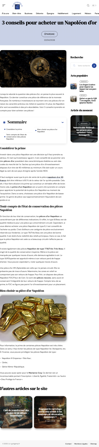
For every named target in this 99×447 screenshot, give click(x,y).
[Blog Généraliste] (17, 5)
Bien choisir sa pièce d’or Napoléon (47, 130)
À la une (16, 406)
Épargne (49, 34)
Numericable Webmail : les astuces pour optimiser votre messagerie (84, 131)
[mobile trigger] (4, 5)
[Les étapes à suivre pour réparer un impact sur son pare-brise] (74, 86)
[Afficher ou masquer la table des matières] (45, 122)
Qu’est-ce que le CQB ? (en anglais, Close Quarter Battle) (88, 100)
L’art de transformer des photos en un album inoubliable (16, 413)
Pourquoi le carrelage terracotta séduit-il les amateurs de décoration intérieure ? (50, 413)
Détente (83, 95)
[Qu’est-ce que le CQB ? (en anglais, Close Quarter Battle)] (74, 99)
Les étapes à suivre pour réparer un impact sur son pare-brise (88, 87)
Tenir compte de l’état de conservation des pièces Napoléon (16, 136)
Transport (84, 81)
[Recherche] (88, 5)
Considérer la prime (14, 129)
